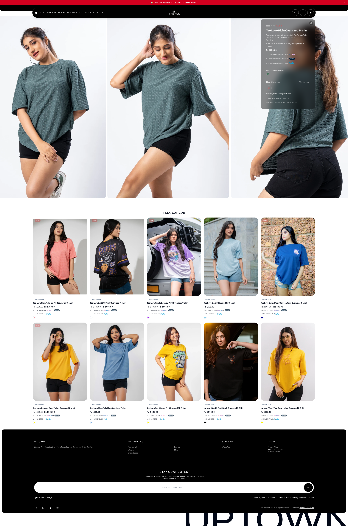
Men (60, 13)
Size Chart (306, 82)
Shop (42, 13)
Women (50, 13)
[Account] (303, 12)
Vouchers (89, 13)
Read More (269, 40)
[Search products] (295, 12)
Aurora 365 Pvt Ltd (307, 508)
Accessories (73, 13)
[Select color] (34, 317)
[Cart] (310, 12)
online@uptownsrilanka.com (303, 498)
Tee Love (294, 102)
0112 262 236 (284, 498)
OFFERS (100, 13)
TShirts (283, 102)
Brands (288, 102)
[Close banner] (344, 2)
